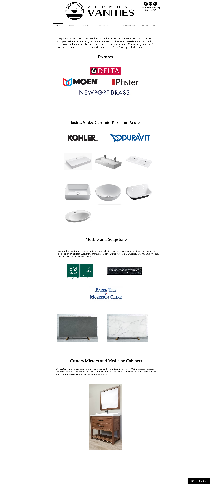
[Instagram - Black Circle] (150, 4)
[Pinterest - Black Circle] (155, 4)
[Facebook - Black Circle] (146, 4)
